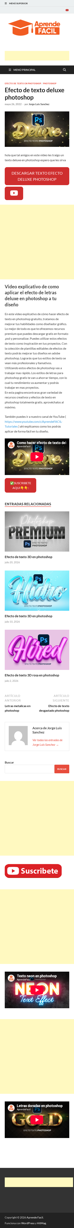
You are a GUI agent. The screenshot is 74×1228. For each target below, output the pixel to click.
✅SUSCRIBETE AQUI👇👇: (20, 485)
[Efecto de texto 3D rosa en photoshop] (37, 651)
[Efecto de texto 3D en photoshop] (37, 532)
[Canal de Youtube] (67, 10)
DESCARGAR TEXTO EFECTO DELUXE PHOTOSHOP (37, 176)
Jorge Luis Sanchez (39, 104)
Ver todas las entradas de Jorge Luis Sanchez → (47, 742)
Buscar (9, 762)
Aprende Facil (35, 1217)
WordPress (28, 1223)
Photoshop (49, 83)
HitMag (41, 1223)
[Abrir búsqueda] (64, 69)
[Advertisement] (39, 56)
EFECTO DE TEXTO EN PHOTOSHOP (23, 83)
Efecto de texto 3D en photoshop (28, 557)
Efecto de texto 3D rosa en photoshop (32, 675)
